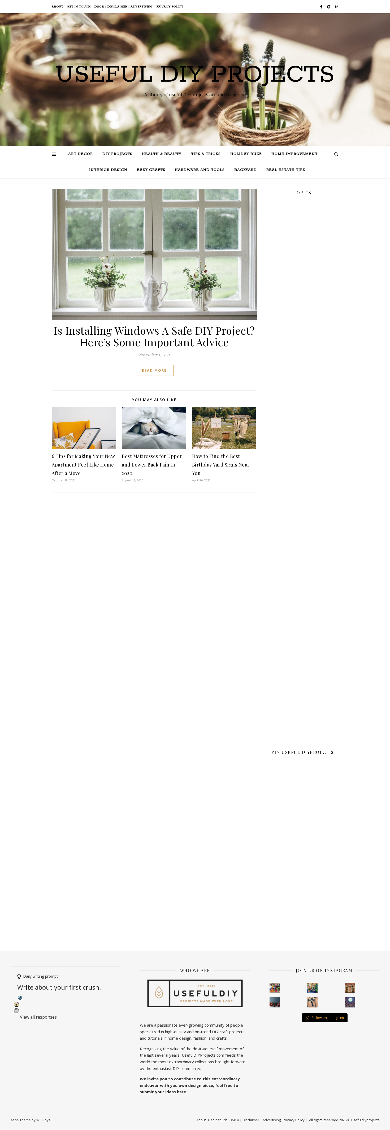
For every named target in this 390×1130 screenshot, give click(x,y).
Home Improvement (294, 154)
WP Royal (43, 1120)
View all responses (38, 1017)
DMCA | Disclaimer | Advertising (123, 7)
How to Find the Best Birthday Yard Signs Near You (221, 464)
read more (154, 370)
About (57, 7)
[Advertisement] (302, 384)
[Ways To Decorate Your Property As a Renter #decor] (312, 988)
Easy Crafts (151, 170)
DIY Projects (117, 154)
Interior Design (108, 170)
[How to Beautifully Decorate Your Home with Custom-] (275, 988)
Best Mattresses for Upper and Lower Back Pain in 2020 (152, 464)
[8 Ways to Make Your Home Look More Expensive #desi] (275, 1002)
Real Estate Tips (285, 170)
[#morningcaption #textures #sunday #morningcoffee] (312, 1002)
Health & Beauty (161, 154)
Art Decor (80, 154)
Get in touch (79, 7)
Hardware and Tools (200, 170)
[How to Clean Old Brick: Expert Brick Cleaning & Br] (350, 988)
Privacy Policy (170, 7)
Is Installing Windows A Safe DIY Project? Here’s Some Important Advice (154, 336)
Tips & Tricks (206, 154)
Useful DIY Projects (195, 75)
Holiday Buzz (246, 154)
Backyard (245, 170)
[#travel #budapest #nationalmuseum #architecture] (350, 1002)
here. (182, 1091)
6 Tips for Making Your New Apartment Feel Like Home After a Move (83, 464)
